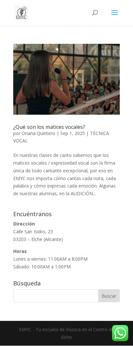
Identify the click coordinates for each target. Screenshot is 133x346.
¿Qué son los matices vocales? (49, 126)
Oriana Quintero (38, 133)
